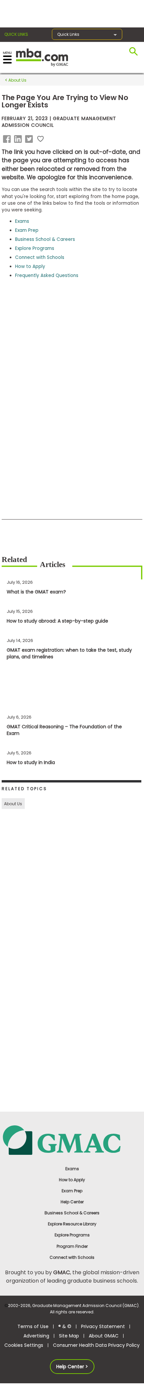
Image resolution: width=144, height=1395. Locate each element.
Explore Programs (34, 248)
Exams (22, 221)
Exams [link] (72, 1169)
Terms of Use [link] (33, 1326)
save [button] (40, 139)
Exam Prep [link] (72, 1191)
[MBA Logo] (42, 57)
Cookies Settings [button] (23, 1345)
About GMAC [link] (104, 1335)
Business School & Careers (45, 239)
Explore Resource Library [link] (72, 1224)
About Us (16, 80)
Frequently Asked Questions (46, 275)
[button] (8, 139)
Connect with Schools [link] (72, 1257)
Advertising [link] (36, 1335)
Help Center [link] (72, 1202)
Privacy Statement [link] (103, 1326)
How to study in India (31, 762)
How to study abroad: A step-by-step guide (57, 621)
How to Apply (30, 266)
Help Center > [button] (72, 1366)
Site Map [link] (69, 1335)
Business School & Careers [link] (72, 1213)
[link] (72, 1139)
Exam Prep (27, 230)
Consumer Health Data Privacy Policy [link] (96, 1345)
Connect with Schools (39, 257)
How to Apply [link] (72, 1180)
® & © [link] (64, 1326)
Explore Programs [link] (72, 1235)
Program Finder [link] (72, 1246)
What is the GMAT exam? (36, 591)
